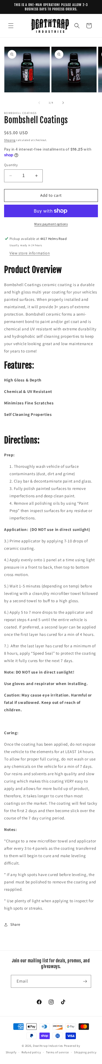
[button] (11, 26)
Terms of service (57, 1052)
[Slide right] (63, 103)
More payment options (51, 224)
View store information (30, 253)
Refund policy (31, 1052)
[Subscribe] (85, 981)
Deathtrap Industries (48, 1046)
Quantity (11, 165)
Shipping (10, 140)
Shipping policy (85, 1052)
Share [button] (15, 924)
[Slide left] (39, 103)
